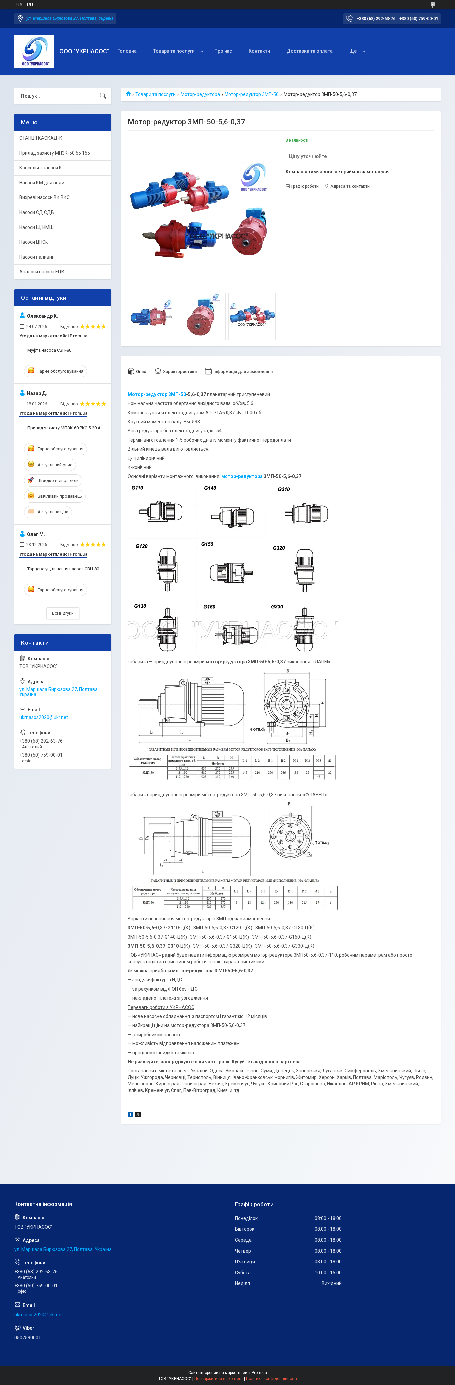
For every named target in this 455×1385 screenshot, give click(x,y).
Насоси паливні (36, 257)
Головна (127, 51)
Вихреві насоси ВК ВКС (44, 197)
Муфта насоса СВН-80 (49, 350)
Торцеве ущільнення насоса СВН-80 (63, 568)
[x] (138, 1115)
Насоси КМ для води (41, 182)
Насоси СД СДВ (36, 212)
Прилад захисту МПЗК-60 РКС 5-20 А (64, 427)
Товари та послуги (174, 51)
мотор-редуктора (242, 476)
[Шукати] (103, 96)
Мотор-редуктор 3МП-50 (252, 94)
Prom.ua (259, 1372)
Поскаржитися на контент (218, 1378)
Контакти (259, 51)
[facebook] (130, 1115)
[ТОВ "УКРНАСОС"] (34, 51)
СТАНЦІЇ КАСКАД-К (40, 138)
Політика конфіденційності (271, 1378)
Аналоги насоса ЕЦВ (41, 271)
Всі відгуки (63, 613)
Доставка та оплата (310, 51)
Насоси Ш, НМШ (36, 227)
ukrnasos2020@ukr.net (43, 717)
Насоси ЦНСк (33, 242)
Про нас (223, 51)
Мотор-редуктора (200, 94)
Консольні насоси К (40, 167)
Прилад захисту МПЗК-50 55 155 (54, 153)
